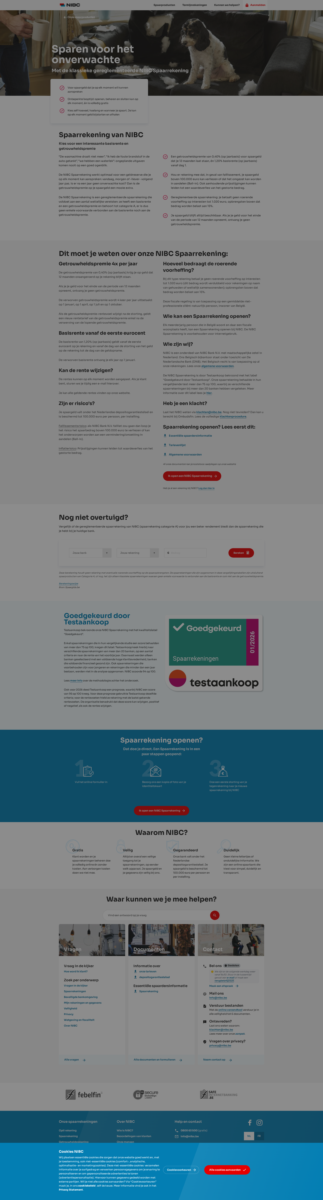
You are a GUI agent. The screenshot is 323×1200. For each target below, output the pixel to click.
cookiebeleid (87, 1185)
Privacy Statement (71, 1189)
